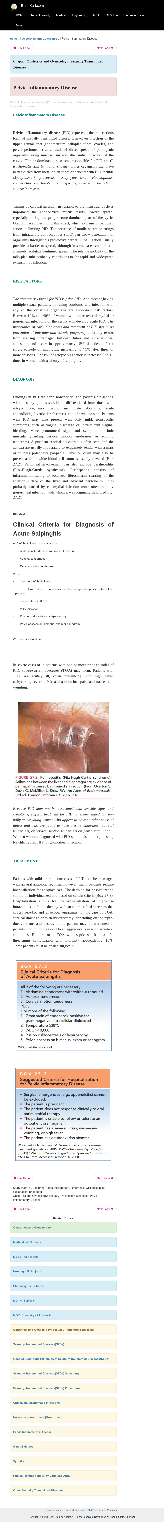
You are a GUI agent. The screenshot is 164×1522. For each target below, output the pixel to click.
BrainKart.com (32, 6)
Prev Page (23, 47)
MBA (96, 15)
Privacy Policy (53, 1510)
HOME (20, 15)
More (19, 25)
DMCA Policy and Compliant (102, 1510)
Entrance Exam (134, 15)
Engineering (79, 15)
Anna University (40, 15)
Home (14, 38)
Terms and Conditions (74, 1510)
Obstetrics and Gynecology (40, 38)
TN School (111, 15)
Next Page (104, 47)
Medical (61, 15)
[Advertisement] (138, 96)
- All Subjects (27, 1242)
